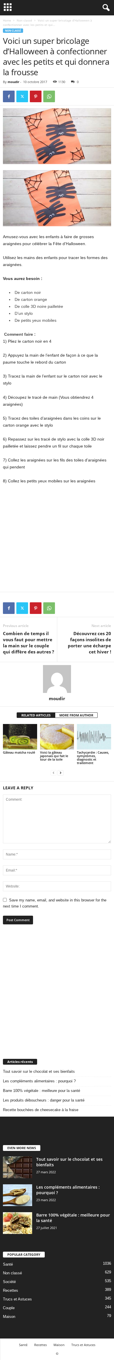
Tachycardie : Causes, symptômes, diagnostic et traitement (93, 757)
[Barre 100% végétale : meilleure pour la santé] (17, 1223)
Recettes (10, 1290)
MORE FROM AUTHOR (76, 715)
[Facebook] (9, 96)
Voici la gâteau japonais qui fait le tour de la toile (54, 755)
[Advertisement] (57, 991)
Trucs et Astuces (17, 1299)
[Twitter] (22, 96)
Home (7, 20)
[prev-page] (53, 773)
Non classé (24, 20)
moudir (13, 82)
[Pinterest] (36, 96)
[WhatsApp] (49, 96)
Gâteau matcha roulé (19, 752)
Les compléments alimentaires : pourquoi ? (39, 1081)
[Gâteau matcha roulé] (20, 736)
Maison (9, 1316)
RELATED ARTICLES (36, 715)
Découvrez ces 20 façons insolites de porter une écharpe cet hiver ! (89, 642)
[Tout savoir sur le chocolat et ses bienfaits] (17, 1167)
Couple (9, 1308)
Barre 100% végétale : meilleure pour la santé (41, 1090)
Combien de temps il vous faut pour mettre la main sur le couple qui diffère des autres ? (28, 642)
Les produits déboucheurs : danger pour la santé (43, 1100)
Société (9, 1282)
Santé (8, 1264)
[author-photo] (57, 679)
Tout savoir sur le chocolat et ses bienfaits (39, 1071)
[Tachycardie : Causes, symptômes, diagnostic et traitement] (94, 736)
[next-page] (60, 773)
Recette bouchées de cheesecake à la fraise (40, 1110)
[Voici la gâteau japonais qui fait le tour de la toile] (57, 736)
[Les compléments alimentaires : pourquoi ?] (17, 1195)
